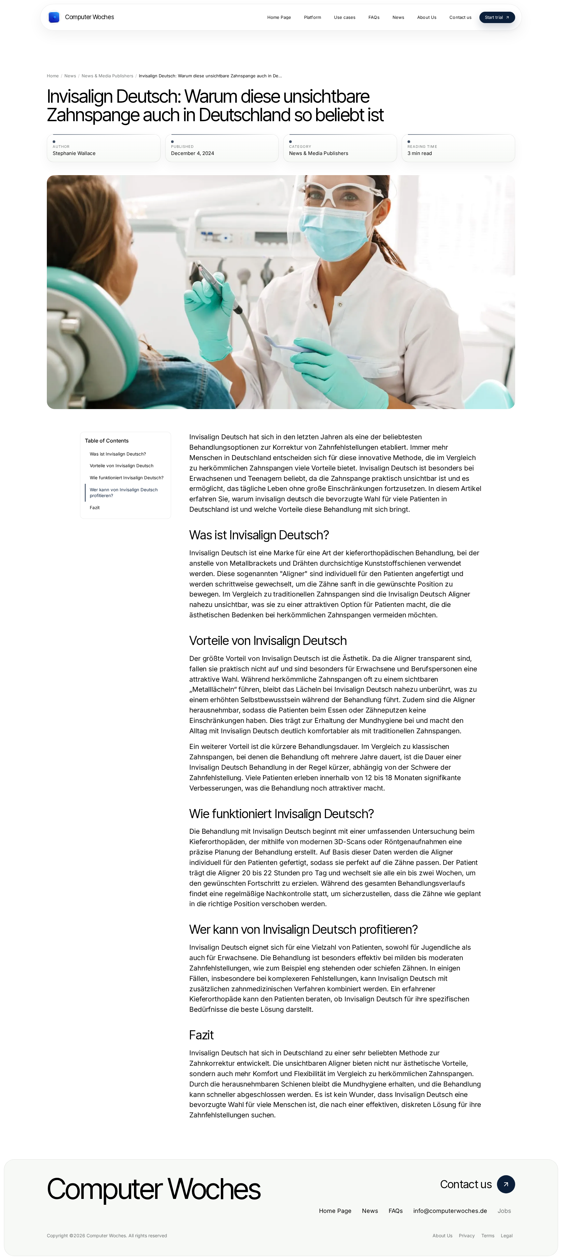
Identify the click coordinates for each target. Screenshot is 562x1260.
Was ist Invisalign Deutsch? (118, 453)
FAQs (396, 1210)
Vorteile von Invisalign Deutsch (122, 465)
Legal (507, 1235)
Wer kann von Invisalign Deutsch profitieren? (124, 492)
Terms (487, 1235)
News (70, 75)
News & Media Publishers (107, 75)
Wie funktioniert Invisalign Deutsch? (127, 477)
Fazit (95, 507)
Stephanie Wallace (74, 153)
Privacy (467, 1235)
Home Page (335, 1210)
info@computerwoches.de (450, 1210)
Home (53, 75)
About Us (442, 1235)
